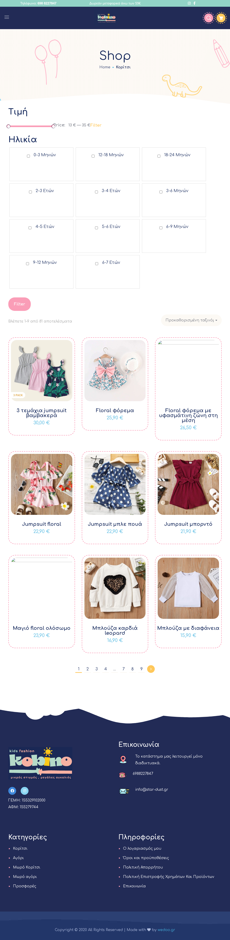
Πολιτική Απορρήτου (143, 867)
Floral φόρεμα (115, 410)
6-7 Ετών (111, 262)
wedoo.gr (166, 930)
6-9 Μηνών (177, 226)
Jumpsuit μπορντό (188, 524)
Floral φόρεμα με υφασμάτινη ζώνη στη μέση (188, 415)
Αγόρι (18, 858)
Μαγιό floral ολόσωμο (42, 628)
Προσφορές (24, 886)
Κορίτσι (20, 849)
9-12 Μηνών (45, 262)
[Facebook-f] (12, 791)
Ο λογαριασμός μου (142, 849)
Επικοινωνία (134, 886)
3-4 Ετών (111, 190)
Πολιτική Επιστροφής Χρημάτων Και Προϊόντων (168, 877)
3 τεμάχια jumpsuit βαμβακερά (41, 413)
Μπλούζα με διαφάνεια (188, 628)
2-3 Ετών (45, 190)
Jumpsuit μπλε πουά (115, 524)
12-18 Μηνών (111, 155)
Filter (96, 125)
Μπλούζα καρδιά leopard (115, 631)
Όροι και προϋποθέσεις (146, 858)
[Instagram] (25, 791)
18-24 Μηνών (177, 155)
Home (104, 67)
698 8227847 (47, 3)
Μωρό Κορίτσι (26, 867)
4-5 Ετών (44, 226)
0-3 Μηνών (45, 155)
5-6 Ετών (111, 226)
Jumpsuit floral (41, 524)
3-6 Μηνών (177, 190)
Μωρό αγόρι (25, 877)
